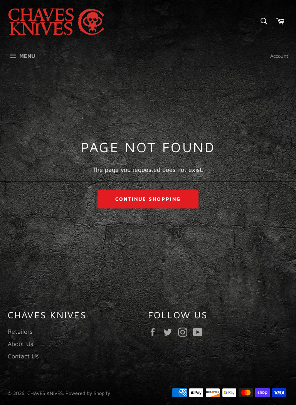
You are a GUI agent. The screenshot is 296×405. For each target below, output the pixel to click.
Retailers (20, 331)
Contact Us (23, 356)
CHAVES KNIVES (45, 393)
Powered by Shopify (88, 393)
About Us (20, 343)
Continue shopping (147, 199)
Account (279, 56)
